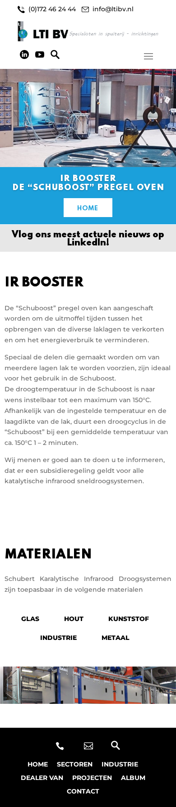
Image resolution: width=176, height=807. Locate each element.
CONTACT (83, 791)
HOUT (73, 619)
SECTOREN (75, 764)
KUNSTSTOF (128, 619)
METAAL (116, 638)
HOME (87, 208)
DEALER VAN (42, 778)
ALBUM (133, 778)
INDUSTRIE (58, 638)
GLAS (30, 619)
